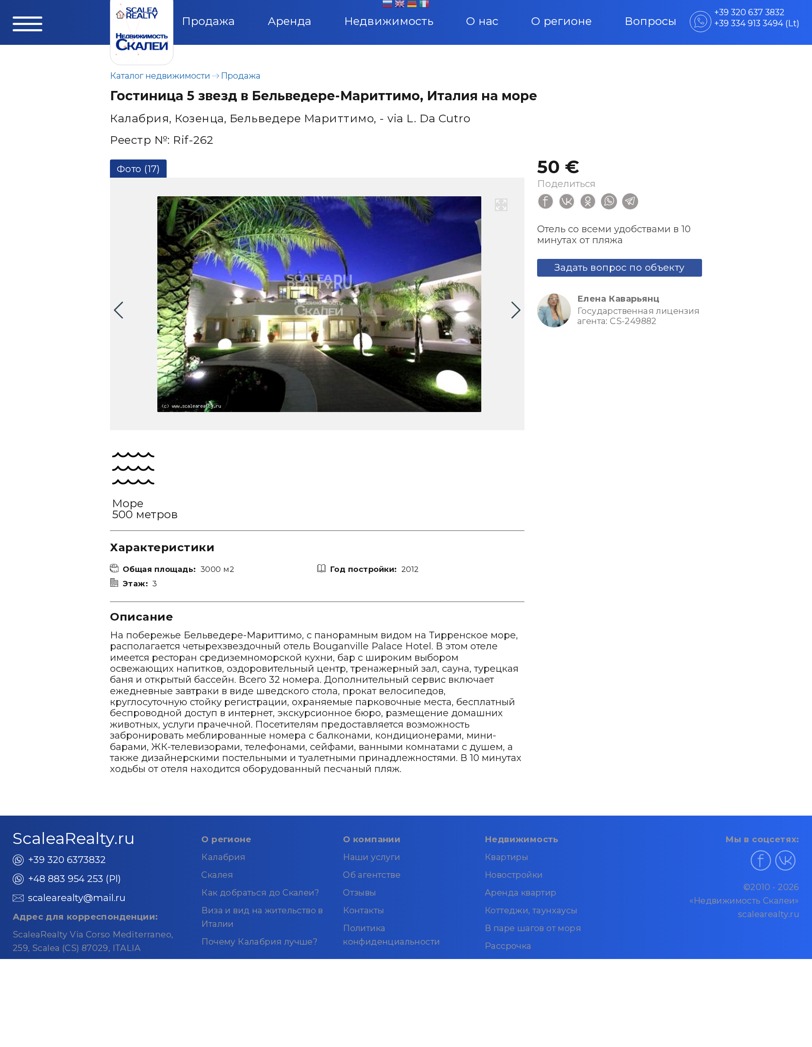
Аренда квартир (521, 893)
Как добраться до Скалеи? (260, 893)
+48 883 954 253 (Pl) (74, 879)
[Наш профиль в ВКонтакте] (785, 860)
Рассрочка (508, 946)
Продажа (208, 21)
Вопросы (651, 21)
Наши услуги (371, 857)
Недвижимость (388, 21)
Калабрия (223, 857)
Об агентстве (372, 875)
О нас (482, 21)
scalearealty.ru (768, 914)
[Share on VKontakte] (566, 201)
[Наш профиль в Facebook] (760, 860)
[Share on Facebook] (545, 201)
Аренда (289, 21)
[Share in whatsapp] (609, 201)
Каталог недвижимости (160, 75)
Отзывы (359, 893)
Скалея (217, 875)
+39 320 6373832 (67, 860)
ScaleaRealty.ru (74, 838)
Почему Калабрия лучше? (259, 942)
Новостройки (514, 875)
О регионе (561, 21)
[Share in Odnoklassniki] (587, 201)
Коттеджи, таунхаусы (531, 910)
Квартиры (506, 857)
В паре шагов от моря (533, 928)
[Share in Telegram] (630, 201)
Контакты (363, 910)
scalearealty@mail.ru (77, 898)
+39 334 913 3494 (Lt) (756, 23)
